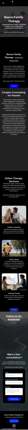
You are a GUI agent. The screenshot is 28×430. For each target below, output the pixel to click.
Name (6, 372)
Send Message (14, 399)
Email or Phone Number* (11, 379)
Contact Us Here (14, 421)
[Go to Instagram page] (14, 425)
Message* (8, 387)
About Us (13, 86)
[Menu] (3, 3)
